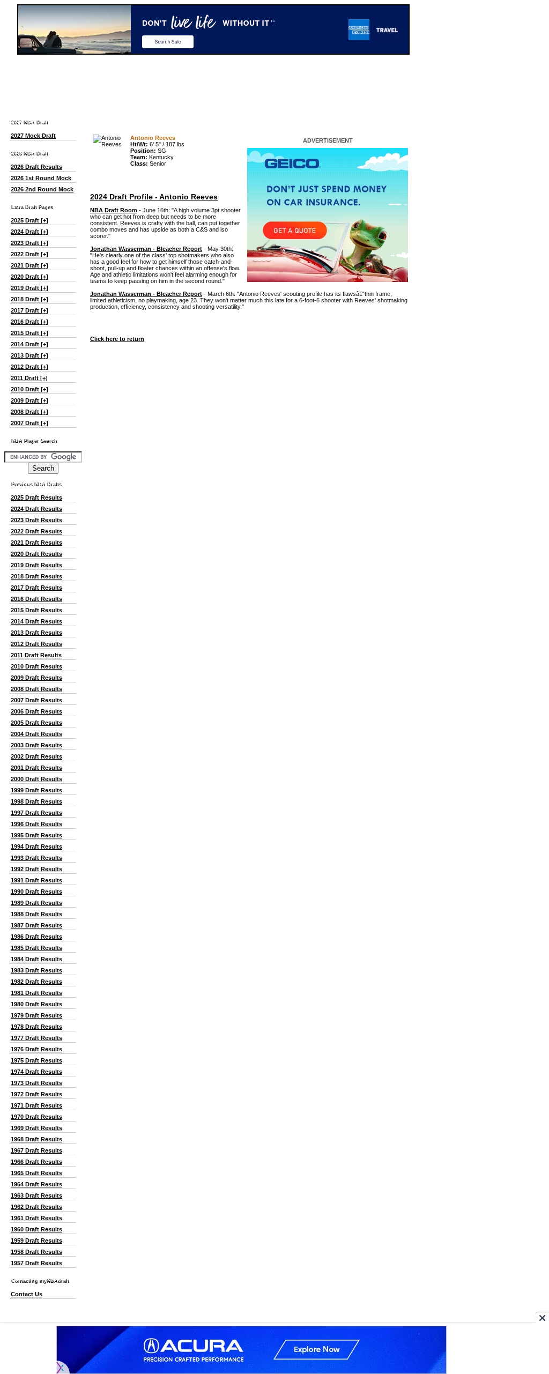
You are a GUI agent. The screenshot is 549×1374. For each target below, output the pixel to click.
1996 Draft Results (36, 824)
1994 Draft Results (36, 846)
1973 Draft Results (36, 1083)
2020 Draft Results (36, 554)
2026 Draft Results (36, 167)
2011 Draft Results (36, 655)
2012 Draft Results (36, 644)
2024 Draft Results (36, 509)
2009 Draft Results (36, 677)
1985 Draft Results (36, 948)
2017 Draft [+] (29, 310)
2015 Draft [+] (29, 333)
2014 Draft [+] (29, 344)
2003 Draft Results (36, 745)
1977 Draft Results (36, 1038)
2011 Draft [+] (29, 378)
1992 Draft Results (36, 869)
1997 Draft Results (36, 812)
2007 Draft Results (36, 700)
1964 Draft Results (36, 1184)
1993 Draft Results (36, 858)
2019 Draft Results (36, 565)
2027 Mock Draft (33, 135)
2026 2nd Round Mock (42, 189)
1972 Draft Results (36, 1094)
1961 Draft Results (36, 1218)
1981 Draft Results (36, 993)
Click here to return (117, 339)
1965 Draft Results (36, 1173)
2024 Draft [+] (29, 231)
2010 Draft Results (36, 666)
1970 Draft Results (36, 1116)
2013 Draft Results (36, 632)
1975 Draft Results (36, 1060)
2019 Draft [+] (29, 288)
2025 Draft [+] (29, 220)
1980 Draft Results (36, 1004)
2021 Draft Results (36, 542)
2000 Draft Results (36, 779)
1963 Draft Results (36, 1195)
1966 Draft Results (36, 1161)
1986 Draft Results (36, 936)
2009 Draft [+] (29, 400)
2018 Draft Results (36, 576)
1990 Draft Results (36, 891)
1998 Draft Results (36, 801)
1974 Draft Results (36, 1071)
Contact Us (26, 1294)
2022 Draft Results (36, 531)
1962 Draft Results (36, 1207)
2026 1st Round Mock (41, 178)
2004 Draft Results (36, 734)
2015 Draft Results (36, 610)
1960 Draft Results (36, 1229)
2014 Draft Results (36, 621)
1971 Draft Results (36, 1105)
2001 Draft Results (36, 767)
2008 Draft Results (36, 689)
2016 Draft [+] (29, 321)
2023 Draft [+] (29, 243)
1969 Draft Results (36, 1128)
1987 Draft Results (36, 925)
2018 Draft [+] (29, 299)
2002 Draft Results (36, 756)
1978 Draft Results (36, 1026)
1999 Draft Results (36, 790)
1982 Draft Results (36, 981)
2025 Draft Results (36, 497)
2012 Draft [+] (29, 366)
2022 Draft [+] (29, 254)
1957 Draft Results (36, 1263)
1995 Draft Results (36, 835)
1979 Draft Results (36, 1015)
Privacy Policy (303, 1318)
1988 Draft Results (36, 914)
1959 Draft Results (36, 1240)
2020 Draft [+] (29, 276)
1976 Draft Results (36, 1049)
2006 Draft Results (36, 711)
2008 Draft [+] (29, 412)
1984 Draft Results (36, 959)
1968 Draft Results (36, 1139)
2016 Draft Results (36, 599)
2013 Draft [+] (29, 355)
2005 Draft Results (36, 722)
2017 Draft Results (36, 587)
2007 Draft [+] (29, 423)
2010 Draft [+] (29, 389)
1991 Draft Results (36, 880)
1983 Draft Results (36, 970)
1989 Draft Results (36, 903)
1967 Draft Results (36, 1150)
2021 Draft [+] (29, 265)
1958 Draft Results (36, 1252)
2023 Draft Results (36, 520)
